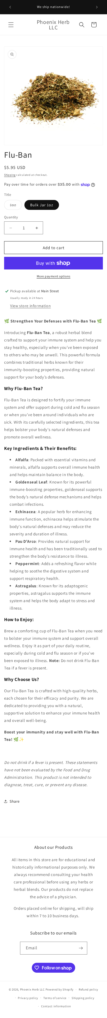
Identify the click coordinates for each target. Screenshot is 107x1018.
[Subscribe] (81, 948)
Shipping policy (83, 998)
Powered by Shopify (60, 989)
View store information (30, 305)
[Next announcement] (97, 7)
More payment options (54, 276)
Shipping (10, 175)
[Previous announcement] (10, 7)
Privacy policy (28, 998)
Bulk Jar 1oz (41, 204)
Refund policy (88, 989)
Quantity (11, 217)
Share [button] (15, 801)
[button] (11, 25)
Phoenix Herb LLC (32, 989)
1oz (16, 206)
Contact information (56, 1006)
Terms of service (54, 998)
